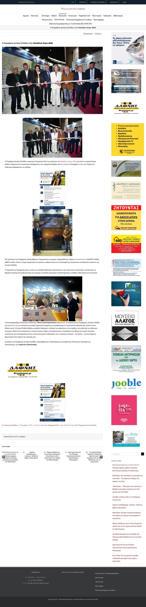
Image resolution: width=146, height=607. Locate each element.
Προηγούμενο (88, 34)
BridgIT (96, 599)
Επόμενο (98, 34)
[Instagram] (73, 577)
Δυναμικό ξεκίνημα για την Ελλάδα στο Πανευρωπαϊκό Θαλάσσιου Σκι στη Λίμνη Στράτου (127, 537)
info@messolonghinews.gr (26, 2)
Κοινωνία (44, 425)
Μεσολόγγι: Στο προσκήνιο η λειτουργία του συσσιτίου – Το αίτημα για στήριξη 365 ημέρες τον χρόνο (128, 478)
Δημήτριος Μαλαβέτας (11, 425)
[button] (94, 24)
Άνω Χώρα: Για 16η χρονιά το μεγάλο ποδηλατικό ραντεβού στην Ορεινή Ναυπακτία (125, 558)
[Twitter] (75, 577)
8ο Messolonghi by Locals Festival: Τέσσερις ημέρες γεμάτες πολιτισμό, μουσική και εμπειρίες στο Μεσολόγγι (126, 468)
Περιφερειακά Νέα (53, 425)
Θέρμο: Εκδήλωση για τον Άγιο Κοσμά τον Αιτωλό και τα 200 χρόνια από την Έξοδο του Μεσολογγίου (127, 526)
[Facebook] (70, 577)
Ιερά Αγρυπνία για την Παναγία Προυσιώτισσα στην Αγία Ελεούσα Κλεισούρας (125, 547)
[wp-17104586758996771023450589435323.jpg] (23, 359)
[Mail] (78, 577)
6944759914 (38, 580)
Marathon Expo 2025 (68, 161)
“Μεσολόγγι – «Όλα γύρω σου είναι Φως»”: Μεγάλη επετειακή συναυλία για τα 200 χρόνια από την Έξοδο (127, 489)
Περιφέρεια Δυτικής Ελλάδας (87, 425)
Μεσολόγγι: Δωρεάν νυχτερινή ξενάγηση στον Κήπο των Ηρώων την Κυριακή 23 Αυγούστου (127, 515)
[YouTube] (67, 577)
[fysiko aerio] (52, 172)
